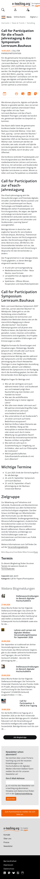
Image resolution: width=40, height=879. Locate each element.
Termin (4, 566)
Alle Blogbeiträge (20, 737)
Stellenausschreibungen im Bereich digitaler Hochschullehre (27, 598)
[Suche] (2, 9)
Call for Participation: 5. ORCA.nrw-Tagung (28, 703)
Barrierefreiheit (10, 861)
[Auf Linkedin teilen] (29, 94)
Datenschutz (9, 868)
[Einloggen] (15, 9)
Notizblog (31, 23)
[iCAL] (22, 872)
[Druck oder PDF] (16, 94)
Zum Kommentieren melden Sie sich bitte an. (20, 813)
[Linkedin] (5, 872)
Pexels (36, 552)
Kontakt (7, 835)
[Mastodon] (9, 872)
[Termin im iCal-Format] (4, 94)
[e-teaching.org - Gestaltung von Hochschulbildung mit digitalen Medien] (26, 3)
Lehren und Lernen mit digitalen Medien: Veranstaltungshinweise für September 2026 (25, 633)
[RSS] (18, 872)
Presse (6, 842)
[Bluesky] (13, 872)
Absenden (11, 799)
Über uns (7, 838)
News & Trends (18, 23)
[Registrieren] (27, 9)
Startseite (5, 23)
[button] (4, 17)
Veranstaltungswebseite (18, 547)
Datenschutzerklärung (23, 794)
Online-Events (19, 17)
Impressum (8, 865)
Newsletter (8, 846)
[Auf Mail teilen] (23, 94)
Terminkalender (8, 569)
